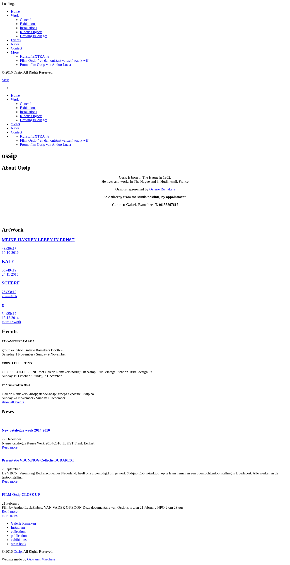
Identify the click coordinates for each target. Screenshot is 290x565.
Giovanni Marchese (41, 559)
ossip (5, 80)
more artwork (11, 322)
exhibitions (19, 540)
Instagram (18, 527)
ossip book (18, 544)
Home (15, 11)
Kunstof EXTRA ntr (34, 56)
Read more (9, 447)
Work (15, 15)
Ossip (18, 551)
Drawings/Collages (33, 36)
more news (9, 516)
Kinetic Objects (31, 32)
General (25, 20)
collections (18, 531)
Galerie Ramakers (162, 189)
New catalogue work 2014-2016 (26, 430)
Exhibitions (28, 24)
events (15, 124)
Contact (16, 48)
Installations (28, 28)
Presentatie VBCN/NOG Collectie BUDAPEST (38, 460)
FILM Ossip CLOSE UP (21, 494)
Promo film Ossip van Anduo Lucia (45, 65)
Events (16, 40)
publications (19, 536)
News (15, 44)
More (15, 52)
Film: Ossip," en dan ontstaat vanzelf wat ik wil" (54, 60)
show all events (13, 402)
